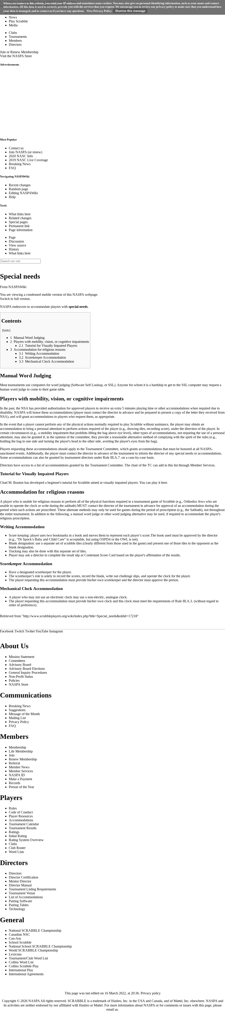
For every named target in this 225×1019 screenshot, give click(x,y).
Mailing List (17, 718)
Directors (15, 44)
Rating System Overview (26, 840)
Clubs (13, 33)
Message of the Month (24, 714)
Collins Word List (21, 962)
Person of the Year (21, 787)
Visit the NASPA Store (16, 56)
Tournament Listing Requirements (32, 889)
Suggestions (17, 710)
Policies (14, 680)
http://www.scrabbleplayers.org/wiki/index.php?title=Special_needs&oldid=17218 (80, 616)
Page (12, 237)
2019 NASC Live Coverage (28, 160)
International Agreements (26, 974)
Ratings (14, 832)
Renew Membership (23, 759)
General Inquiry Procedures (28, 672)
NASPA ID (17, 775)
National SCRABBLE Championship (35, 930)
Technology (17, 909)
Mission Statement (21, 657)
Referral (14, 763)
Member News (19, 767)
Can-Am (15, 938)
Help (12, 197)
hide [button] (6, 330)
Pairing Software (20, 901)
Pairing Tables (19, 905)
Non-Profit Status (21, 676)
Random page (18, 189)
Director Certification (23, 877)
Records (14, 783)
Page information (21, 230)
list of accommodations (53, 465)
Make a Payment (20, 779)
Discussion (16, 241)
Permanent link (19, 226)
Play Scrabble (18, 21)
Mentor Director (20, 881)
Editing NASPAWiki (23, 193)
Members (15, 40)
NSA (24, 408)
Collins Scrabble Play (24, 966)
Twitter (30, 631)
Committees (17, 661)
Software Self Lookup (87, 385)
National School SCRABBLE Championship (40, 946)
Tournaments (18, 36)
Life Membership (21, 751)
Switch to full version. (15, 299)
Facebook (7, 631)
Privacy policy (151, 993)
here (164, 482)
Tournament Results (22, 828)
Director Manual (20, 885)
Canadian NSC (19, 934)
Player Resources (21, 816)
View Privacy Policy (99, 11)
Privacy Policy (19, 722)
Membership (17, 747)
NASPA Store (18, 684)
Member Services (202, 465)
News (13, 17)
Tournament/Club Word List (28, 958)
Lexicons (15, 954)
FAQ (12, 168)
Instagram (56, 631)
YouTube (42, 631)
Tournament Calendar (24, 824)
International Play (21, 970)
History (14, 249)
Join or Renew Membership (19, 52)
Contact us (16, 148)
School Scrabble (20, 942)
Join (12, 755)
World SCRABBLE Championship (33, 950)
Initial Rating (18, 836)
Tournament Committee (101, 449)
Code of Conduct (21, 812)
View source (17, 245)
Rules (13, 808)
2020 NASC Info (21, 156)
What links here (20, 214)
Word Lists (16, 852)
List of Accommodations (26, 897)
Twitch (19, 631)
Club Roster (17, 848)
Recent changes (20, 185)
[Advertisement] (112, 102)
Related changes (20, 218)
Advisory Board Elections (27, 668)
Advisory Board (20, 665)
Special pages (18, 222)
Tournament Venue (22, 893)
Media (13, 25)
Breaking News (20, 164)
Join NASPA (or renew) (25, 152)
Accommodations (21, 820)
